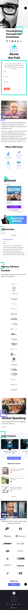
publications (14, 599)
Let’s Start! (14, 584)
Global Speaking (14, 601)
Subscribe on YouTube (14, 458)
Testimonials (14, 596)
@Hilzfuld (24, 141)
